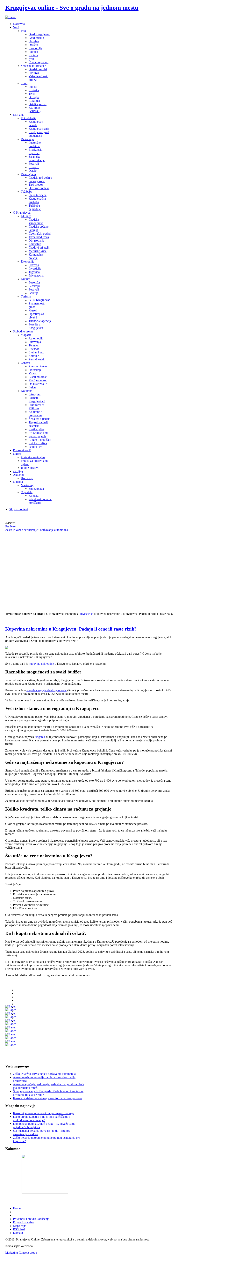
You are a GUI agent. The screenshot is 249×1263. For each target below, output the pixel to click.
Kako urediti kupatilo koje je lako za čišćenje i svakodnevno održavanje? (41, 1118)
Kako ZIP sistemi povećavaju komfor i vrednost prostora (47, 1098)
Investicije (86, 613)
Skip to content (18, 509)
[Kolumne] (45, 1192)
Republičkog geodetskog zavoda (46, 690)
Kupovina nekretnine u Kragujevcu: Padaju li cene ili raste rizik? (71, 629)
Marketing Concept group (21, 1252)
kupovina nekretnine (41, 663)
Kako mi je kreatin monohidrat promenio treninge (43, 1113)
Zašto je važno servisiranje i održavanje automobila (44, 1073)
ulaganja (40, 736)
